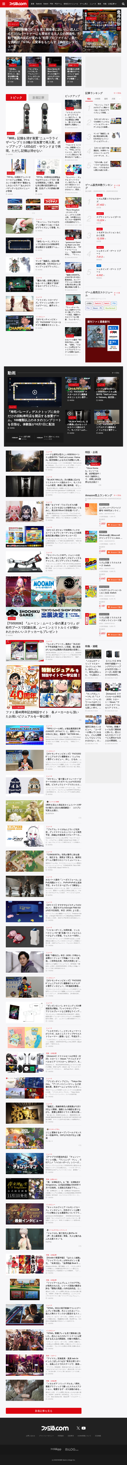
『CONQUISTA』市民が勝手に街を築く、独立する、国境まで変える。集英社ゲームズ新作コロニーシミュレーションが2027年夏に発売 (63, 857)
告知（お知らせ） (52, 1179)
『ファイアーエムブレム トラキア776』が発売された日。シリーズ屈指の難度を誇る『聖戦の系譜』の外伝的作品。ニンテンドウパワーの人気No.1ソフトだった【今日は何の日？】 (63, 1285)
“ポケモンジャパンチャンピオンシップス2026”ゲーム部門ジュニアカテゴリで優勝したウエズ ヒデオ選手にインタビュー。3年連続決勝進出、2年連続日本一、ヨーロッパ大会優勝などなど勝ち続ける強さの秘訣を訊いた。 (63, 991)
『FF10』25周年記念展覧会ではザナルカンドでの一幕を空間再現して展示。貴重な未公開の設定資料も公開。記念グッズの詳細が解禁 (47, 184)
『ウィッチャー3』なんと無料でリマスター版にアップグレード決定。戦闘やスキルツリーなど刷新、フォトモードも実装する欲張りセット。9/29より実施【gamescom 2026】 (73, 313)
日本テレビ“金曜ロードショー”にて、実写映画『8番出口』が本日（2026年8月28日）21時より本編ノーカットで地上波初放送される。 (63, 966)
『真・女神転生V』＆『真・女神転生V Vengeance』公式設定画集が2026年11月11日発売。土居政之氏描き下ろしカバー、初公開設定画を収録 (63, 1185)
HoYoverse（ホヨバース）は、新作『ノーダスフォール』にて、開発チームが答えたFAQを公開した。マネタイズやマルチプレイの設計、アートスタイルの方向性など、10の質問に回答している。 (63, 890)
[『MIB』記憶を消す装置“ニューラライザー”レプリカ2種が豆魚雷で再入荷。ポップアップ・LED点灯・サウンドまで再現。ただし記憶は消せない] (33, 118)
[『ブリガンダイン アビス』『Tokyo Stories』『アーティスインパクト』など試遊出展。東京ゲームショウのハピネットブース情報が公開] (25, 1088)
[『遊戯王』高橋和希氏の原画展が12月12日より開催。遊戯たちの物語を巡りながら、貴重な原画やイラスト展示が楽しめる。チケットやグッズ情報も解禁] (25, 1113)
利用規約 (61, 1436)
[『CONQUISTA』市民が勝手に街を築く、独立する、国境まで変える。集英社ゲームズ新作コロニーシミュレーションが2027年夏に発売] (25, 861)
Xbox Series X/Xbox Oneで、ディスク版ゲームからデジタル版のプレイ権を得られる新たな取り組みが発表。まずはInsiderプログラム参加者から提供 (54, 74)
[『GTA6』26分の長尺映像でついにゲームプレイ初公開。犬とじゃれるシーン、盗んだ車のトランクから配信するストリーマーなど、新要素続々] (25, 1314)
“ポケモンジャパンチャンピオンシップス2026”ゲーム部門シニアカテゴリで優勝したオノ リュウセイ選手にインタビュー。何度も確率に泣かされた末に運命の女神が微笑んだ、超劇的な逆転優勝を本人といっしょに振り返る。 (63, 764)
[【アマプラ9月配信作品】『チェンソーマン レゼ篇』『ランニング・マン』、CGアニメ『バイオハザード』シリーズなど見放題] (25, 1163)
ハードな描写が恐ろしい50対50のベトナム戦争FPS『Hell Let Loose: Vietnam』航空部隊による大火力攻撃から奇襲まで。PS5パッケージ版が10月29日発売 (106, 393)
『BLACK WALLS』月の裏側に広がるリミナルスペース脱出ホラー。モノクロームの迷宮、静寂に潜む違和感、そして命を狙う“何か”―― (77, 425)
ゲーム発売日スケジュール (99, 294)
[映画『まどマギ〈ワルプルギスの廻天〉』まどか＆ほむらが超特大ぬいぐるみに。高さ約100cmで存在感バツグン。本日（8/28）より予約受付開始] (25, 511)
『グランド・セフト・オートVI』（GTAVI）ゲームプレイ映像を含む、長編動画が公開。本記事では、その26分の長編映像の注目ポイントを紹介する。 (63, 1318)
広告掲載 (98, 1436)
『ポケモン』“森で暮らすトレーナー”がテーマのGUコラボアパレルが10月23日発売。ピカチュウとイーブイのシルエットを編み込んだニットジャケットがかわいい (63, 782)
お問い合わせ (30, 1436)
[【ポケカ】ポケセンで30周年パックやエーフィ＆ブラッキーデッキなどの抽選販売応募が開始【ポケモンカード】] (115, 121)
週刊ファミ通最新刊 (98, 321)
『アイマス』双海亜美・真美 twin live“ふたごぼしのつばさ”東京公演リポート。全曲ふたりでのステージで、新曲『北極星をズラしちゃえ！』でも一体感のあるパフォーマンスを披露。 (63, 1361)
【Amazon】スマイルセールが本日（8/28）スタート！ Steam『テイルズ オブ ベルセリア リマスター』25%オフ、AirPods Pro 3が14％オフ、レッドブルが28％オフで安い (63, 1059)
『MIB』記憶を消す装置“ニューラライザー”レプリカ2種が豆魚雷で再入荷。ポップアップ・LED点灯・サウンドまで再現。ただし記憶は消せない (33, 144)
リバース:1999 (54, 802)
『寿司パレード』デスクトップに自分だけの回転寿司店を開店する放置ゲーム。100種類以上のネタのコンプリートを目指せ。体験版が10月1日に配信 (47, 244)
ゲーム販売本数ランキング (99, 186)
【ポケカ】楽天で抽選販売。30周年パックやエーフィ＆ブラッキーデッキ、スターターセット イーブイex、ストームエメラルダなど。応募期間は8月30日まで (101, 152)
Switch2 (39, 3)
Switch (45, 3)
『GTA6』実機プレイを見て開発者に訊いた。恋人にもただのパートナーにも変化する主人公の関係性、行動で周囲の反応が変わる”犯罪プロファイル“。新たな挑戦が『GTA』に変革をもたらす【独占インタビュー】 (44, 37)
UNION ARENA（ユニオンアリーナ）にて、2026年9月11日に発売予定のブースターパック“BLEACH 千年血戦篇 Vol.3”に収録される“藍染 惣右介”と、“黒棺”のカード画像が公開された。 (63, 654)
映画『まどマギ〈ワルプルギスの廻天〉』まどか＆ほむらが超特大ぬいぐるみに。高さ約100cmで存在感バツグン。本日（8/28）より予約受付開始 (63, 507)
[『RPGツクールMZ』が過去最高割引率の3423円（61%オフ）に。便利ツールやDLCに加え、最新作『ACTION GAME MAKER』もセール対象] (25, 735)
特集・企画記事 (109, 3)
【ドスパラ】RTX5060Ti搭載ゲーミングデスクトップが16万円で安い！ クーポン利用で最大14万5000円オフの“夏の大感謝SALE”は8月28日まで (113, 668)
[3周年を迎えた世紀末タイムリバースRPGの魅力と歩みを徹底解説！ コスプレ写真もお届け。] (25, 810)
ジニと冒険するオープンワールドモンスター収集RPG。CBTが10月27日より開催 (63, 1135)
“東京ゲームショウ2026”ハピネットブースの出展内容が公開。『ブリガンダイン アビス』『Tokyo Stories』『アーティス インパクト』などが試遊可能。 (63, 1092)
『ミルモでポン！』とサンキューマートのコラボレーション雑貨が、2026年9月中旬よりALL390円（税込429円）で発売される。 (63, 1041)
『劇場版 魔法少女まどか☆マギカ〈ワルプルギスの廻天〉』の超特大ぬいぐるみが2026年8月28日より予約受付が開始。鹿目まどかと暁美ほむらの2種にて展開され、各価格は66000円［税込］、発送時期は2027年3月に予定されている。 (63, 515)
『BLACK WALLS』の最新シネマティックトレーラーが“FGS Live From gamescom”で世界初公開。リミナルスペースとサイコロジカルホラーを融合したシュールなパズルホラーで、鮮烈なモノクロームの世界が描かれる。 (63, 490)
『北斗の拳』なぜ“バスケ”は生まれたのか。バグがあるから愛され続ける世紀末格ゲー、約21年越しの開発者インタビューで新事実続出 (102, 24)
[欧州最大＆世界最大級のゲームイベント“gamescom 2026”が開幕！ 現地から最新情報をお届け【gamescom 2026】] (73, 61)
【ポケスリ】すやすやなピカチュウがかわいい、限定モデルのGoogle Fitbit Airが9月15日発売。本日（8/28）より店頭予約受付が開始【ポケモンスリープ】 (63, 908)
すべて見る (117, 93)
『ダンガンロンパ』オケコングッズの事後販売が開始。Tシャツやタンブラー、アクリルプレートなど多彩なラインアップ (63, 1008)
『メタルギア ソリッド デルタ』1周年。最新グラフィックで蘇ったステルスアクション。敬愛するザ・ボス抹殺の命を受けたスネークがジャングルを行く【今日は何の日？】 (63, 1386)
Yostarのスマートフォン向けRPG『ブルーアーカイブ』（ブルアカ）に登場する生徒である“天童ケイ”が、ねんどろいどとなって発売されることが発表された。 (63, 840)
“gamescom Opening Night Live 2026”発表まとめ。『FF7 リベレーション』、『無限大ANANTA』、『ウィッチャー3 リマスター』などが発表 (73, 248)
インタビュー (13, 24)
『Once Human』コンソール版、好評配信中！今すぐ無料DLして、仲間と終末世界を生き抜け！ (93, 475)
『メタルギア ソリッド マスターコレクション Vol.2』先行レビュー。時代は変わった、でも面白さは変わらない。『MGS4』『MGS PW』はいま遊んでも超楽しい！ (93, 668)
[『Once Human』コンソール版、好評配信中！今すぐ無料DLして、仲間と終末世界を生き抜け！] (93, 460)
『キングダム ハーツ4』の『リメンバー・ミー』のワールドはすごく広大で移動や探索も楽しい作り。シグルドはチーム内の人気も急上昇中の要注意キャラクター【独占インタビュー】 (34, 74)
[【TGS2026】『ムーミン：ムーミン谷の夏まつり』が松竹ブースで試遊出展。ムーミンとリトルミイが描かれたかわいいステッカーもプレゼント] (43, 597)
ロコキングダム (54, 1129)
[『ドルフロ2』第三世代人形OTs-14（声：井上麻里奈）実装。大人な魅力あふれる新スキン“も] (25, 1239)
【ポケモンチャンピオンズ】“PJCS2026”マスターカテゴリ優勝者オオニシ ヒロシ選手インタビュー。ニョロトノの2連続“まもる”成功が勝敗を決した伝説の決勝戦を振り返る (48, 322)
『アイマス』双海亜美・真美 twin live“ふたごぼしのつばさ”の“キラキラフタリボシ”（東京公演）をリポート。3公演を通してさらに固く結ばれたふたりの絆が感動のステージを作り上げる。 (63, 1369)
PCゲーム (58, 3)
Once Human (95, 464)
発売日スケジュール (71, 3)
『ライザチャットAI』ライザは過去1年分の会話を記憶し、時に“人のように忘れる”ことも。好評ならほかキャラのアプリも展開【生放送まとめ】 (101, 45)
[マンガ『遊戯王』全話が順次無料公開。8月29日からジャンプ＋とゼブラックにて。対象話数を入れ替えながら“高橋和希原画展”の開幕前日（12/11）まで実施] (19, 265)
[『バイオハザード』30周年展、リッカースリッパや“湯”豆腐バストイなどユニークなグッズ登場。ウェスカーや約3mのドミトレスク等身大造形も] (25, 936)
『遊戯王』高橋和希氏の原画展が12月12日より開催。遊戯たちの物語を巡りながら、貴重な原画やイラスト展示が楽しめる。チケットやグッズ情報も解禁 (63, 1109)
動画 (99, 3)
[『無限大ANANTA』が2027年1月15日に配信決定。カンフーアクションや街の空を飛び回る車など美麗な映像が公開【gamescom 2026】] (73, 266)
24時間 (97, 98)
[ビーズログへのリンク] (71, 1449)
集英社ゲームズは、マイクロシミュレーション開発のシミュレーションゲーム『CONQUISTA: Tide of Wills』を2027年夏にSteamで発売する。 (63, 865)
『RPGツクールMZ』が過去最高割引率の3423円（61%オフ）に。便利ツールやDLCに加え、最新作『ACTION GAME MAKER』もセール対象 (63, 731)
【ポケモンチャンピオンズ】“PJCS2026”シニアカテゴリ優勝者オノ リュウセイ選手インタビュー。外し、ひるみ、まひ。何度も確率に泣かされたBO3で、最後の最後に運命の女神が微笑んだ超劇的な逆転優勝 (106, 425)
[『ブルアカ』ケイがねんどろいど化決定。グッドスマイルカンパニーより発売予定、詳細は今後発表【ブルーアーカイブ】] (25, 836)
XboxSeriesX (110, 308)
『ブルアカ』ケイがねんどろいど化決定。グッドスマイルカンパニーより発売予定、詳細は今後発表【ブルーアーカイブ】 (63, 832)
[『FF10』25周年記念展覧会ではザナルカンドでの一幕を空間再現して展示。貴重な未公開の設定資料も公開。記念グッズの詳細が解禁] (48, 166)
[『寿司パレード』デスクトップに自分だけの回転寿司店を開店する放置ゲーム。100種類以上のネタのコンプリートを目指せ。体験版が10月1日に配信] (19, 245)
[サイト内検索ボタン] (123, 3)
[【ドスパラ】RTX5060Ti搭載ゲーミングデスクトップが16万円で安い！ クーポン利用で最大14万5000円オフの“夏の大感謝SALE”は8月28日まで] (113, 654)
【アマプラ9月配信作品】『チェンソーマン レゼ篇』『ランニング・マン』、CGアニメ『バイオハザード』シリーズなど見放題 (63, 1159)
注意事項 (71, 1436)
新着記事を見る (43, 1411)
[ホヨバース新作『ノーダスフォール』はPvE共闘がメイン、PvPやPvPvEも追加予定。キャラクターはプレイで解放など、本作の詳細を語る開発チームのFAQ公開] (25, 886)
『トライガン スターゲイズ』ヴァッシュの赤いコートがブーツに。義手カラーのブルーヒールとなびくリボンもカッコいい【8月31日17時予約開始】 (48, 303)
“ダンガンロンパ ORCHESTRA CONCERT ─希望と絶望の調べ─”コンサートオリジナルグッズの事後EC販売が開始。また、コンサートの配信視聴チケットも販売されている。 (63, 1016)
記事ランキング (94, 92)
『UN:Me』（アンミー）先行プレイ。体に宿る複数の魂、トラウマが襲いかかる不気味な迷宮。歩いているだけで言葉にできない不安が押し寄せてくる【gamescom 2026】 (14, 74)
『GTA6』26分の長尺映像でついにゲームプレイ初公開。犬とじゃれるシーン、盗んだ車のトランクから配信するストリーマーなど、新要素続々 (63, 1311)
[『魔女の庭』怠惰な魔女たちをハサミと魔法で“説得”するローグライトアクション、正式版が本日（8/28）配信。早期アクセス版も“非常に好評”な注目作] (19, 284)
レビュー (13, 65)
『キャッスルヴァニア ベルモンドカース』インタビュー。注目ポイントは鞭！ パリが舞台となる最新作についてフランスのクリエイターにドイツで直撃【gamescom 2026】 (63, 1210)
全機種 (89, 303)
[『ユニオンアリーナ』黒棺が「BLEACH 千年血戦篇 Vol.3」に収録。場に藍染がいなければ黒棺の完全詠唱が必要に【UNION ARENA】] (25, 650)
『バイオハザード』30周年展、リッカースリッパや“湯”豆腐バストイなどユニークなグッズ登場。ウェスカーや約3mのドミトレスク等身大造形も (63, 933)
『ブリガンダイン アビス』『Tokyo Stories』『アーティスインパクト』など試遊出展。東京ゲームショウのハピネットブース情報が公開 (63, 1084)
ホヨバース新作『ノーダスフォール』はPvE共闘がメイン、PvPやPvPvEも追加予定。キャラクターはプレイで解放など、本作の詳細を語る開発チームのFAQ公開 (63, 882)
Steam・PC (97, 308)
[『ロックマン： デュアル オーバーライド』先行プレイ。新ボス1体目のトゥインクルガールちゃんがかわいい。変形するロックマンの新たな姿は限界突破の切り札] (73, 169)
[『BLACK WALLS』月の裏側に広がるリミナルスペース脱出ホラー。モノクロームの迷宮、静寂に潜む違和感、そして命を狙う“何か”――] (78, 417)
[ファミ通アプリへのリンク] (56, 1449)
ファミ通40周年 (18, 707)
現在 (89, 98)
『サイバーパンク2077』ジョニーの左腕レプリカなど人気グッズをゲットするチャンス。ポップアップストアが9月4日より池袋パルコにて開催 (63, 558)
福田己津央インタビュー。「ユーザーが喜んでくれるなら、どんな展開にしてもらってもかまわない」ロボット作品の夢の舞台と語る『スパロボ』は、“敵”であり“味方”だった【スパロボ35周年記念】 (93, 733)
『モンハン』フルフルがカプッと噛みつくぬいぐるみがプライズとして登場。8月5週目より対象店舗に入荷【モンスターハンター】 (47, 225)
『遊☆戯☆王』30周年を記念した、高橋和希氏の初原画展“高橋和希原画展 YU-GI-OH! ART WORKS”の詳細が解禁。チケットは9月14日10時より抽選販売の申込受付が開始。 (63, 1117)
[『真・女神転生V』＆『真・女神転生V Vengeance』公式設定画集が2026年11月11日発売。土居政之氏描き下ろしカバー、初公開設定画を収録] (25, 1188)
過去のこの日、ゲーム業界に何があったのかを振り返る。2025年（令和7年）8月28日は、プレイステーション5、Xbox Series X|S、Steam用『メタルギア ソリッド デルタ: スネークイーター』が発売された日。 (63, 1394)
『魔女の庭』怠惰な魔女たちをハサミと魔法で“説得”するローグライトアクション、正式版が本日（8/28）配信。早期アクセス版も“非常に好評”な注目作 (47, 283)
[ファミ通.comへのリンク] (18, 3)
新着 (32, 3)
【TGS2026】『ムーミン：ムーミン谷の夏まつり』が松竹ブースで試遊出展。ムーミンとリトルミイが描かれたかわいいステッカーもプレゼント (42, 627)
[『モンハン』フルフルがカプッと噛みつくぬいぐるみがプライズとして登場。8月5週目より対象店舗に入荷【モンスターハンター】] (19, 226)
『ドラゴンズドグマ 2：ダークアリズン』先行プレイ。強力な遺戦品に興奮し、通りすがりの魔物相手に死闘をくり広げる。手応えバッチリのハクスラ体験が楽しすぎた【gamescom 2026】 (73, 118)
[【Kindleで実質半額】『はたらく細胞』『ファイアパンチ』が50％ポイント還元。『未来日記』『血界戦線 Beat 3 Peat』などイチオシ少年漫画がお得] (25, 1264)
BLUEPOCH (50, 813)
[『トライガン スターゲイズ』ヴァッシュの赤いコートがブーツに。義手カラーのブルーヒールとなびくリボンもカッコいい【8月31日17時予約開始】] (19, 303)
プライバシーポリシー (46, 1436)
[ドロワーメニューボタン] (3, 3)
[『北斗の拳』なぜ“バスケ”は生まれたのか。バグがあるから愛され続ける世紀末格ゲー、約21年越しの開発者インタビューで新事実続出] (115, 164)
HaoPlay (48, 1242)
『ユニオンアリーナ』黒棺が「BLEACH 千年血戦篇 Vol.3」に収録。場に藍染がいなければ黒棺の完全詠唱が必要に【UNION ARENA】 (63, 647)
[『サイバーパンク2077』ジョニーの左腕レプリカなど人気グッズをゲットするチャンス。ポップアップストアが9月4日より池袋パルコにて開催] (25, 562)
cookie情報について (84, 1436)
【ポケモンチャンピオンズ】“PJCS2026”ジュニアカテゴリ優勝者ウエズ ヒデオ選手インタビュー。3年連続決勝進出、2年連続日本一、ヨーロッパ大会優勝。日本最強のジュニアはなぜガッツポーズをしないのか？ (63, 983)
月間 (113, 98)
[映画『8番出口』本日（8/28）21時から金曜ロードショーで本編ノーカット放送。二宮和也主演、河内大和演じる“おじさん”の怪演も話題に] (25, 962)
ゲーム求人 (84, 3)
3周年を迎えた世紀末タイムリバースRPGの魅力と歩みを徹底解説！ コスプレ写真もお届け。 (63, 807)
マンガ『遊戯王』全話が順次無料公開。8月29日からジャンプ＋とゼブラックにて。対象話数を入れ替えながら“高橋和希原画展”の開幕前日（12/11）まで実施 (48, 264)
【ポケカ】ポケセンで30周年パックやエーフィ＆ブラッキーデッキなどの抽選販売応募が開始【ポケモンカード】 (101, 123)
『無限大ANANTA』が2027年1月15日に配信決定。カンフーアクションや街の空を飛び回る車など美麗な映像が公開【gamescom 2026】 (73, 281)
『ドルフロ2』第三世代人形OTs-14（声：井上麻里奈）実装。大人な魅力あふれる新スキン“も (63, 1236)
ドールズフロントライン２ (58, 1230)
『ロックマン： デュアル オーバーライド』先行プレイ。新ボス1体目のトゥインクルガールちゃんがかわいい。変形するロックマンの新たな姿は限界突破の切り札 (73, 183)
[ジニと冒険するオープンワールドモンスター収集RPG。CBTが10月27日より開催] (25, 1138)
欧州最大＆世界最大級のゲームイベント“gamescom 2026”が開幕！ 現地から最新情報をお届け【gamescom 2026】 (73, 74)
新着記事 (38, 97)
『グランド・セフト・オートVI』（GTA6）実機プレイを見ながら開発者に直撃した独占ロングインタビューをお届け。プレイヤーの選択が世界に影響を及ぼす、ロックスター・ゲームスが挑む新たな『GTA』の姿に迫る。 (63, 1344)
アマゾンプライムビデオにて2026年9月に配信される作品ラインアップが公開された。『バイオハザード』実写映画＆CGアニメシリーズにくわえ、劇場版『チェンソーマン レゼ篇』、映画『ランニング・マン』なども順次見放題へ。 (63, 1167)
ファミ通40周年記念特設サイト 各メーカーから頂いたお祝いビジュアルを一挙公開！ (42, 714)
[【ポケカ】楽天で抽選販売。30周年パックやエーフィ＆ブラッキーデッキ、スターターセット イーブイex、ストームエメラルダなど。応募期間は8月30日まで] (115, 150)
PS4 (88, 308)
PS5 (51, 3)
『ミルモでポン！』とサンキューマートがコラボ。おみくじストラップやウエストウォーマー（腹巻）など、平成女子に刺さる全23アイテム (63, 1034)
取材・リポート (92, 40)
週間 (106, 98)
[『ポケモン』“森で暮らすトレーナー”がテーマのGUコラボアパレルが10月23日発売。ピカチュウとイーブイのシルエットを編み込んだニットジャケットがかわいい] (25, 785)
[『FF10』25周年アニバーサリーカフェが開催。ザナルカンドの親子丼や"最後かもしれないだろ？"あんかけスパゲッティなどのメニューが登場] (19, 166)
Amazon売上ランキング (98, 495)
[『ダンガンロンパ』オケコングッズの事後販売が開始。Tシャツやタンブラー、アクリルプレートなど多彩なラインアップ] (25, 1012)
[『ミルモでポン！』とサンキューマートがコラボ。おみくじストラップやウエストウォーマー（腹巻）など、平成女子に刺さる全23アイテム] (25, 1037)
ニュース (93, 3)
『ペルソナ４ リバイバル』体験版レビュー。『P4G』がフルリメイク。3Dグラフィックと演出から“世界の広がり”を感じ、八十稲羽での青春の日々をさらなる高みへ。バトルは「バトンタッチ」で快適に (73, 151)
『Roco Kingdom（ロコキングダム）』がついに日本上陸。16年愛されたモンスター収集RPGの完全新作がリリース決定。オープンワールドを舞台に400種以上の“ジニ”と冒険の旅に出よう (73, 216)
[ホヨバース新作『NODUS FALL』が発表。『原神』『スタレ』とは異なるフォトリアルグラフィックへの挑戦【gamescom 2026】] (73, 331)
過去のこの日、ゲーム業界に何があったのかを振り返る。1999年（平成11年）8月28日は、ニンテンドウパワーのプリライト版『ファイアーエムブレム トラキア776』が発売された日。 (63, 1293)
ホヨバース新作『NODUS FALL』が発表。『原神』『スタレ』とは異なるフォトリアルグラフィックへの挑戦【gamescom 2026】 (73, 346)
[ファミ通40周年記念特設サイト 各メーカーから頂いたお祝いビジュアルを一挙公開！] (43, 686)
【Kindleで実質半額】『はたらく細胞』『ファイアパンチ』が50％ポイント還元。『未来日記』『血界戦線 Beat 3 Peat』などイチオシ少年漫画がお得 (63, 1260)
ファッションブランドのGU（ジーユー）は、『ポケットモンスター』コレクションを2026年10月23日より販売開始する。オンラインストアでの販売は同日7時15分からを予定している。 (63, 789)
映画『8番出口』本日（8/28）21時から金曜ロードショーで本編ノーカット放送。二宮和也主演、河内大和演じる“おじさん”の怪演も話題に (63, 958)
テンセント (49, 1141)
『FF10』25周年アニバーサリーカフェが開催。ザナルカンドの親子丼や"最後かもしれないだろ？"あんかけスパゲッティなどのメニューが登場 (18, 184)
